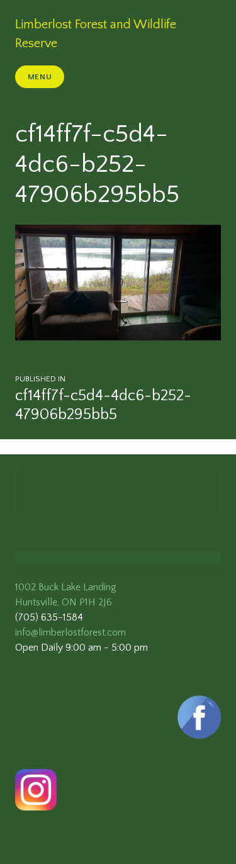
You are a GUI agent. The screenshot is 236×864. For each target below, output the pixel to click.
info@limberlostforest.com (70, 632)
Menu (40, 76)
